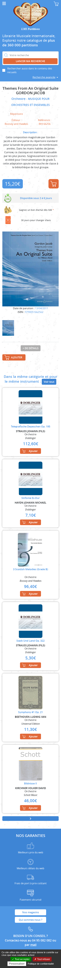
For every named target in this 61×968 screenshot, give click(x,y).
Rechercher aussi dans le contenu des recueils (29, 70)
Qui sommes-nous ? (30, 920)
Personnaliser (17, 963)
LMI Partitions (30, 29)
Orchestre (18, 99)
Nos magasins (30, 912)
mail (33, 945)
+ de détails (30, 348)
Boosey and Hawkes (16, 124)
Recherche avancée (44, 77)
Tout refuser (43, 959)
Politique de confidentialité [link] (41, 963)
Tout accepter (22, 959)
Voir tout (49, 381)
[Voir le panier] (56, 4)
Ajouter (53, 183)
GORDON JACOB (30, 93)
